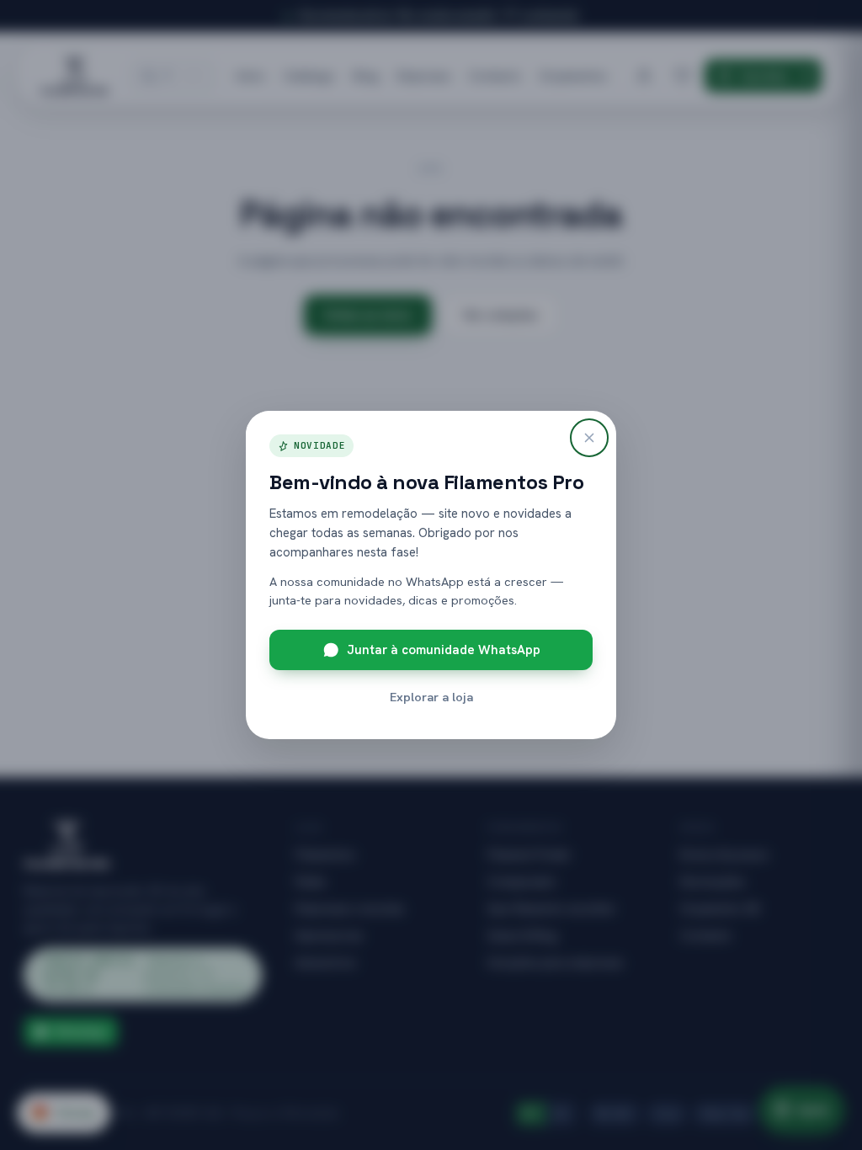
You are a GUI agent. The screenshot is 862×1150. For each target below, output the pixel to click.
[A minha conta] (644, 76)
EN (561, 1114)
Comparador (522, 881)
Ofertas (63, 1112)
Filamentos (325, 854)
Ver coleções (500, 314)
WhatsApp (80, 1032)
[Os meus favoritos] (683, 76)
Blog (366, 75)
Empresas (423, 75)
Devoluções (712, 881)
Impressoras (329, 935)
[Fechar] (589, 438)
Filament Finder (529, 854)
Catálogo (309, 75)
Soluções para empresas (555, 962)
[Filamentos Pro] (74, 75)
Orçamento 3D (720, 908)
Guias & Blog (521, 935)
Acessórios (325, 962)
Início (251, 75)
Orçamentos (573, 75)
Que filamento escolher (551, 908)
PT (530, 1114)
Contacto (495, 75)
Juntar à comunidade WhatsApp (443, 650)
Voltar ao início (368, 314)
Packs (310, 881)
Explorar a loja (431, 697)
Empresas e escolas (349, 908)
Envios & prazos (724, 854)
